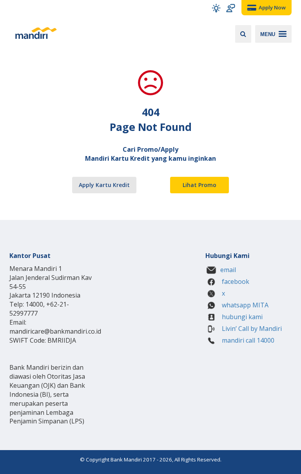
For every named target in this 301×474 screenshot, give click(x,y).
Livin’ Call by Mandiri (251, 328)
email (228, 269)
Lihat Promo (199, 185)
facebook (234, 281)
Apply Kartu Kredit (104, 185)
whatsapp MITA (244, 305)
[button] (216, 8)
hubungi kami (241, 316)
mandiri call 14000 (247, 340)
